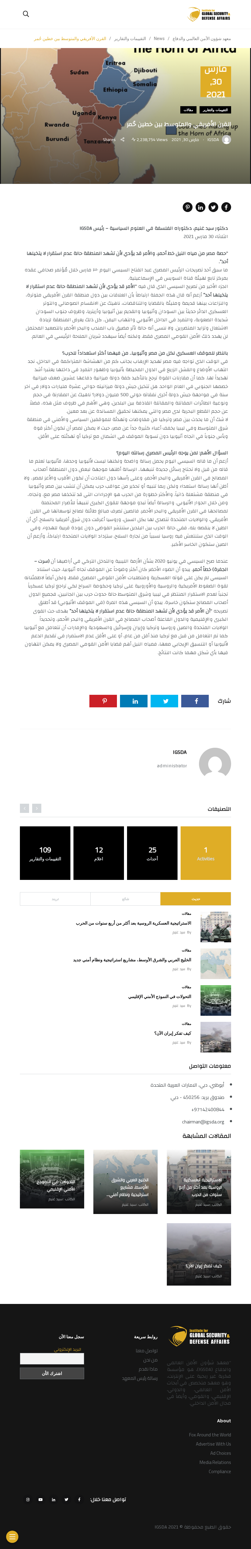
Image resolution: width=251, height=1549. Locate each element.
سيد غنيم (179, 932)
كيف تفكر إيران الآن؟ (172, 1032)
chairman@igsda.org (203, 1121)
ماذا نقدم (148, 1369)
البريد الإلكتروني (67, 1349)
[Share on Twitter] (213, 207)
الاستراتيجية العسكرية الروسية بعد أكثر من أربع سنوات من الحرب (133, 922)
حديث (196, 899)
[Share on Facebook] (226, 207)
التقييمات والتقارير (215, 110)
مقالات (188, 110)
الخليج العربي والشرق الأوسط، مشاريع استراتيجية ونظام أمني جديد (132, 959)
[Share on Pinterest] (188, 207)
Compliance (220, 1471)
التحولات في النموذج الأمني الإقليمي (159, 996)
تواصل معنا (147, 1350)
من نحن (150, 1359)
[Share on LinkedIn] (200, 207)
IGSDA (180, 752)
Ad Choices (220, 1453)
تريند (55, 899)
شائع (125, 899)
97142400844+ (207, 1109)
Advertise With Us (213, 1443)
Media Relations (215, 1462)
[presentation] (36, 808)
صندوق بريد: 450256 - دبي (197, 1097)
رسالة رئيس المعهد (140, 1378)
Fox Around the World (210, 1434)
